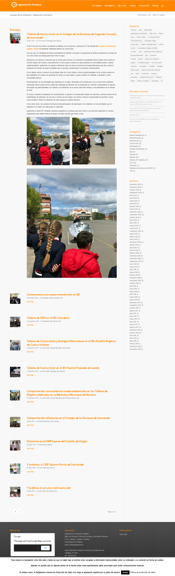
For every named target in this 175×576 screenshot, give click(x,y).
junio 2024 (133, 198)
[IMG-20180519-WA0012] (15, 445)
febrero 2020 (134, 253)
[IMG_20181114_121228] (15, 322)
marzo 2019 (134, 272)
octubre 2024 (134, 190)
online (137, 74)
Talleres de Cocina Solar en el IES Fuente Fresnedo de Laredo (63, 367)
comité (161, 44)
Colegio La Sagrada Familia (149, 44)
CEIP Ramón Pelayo (150, 41)
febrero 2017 (134, 327)
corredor (133, 52)
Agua (140, 30)
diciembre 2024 (135, 187)
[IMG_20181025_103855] (15, 395)
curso (140, 52)
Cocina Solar (42, 41)
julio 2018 (133, 286)
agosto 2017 (134, 311)
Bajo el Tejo (153, 33)
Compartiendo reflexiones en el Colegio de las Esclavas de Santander (68, 418)
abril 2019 (133, 270)
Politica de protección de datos (143, 572)
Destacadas (49, 41)
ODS (61, 298)
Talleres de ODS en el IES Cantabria (48, 317)
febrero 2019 (134, 275)
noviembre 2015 (135, 349)
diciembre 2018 (135, 278)
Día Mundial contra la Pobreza (153, 52)
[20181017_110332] (15, 345)
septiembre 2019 (135, 261)
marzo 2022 (134, 226)
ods (132, 74)
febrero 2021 (134, 237)
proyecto (154, 74)
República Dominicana (146, 77)
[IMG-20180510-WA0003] (15, 468)
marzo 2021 (134, 234)
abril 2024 (133, 204)
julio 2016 (133, 335)
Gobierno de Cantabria (152, 59)
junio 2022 (133, 220)
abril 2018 (133, 294)
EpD (55, 41)
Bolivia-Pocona (135, 141)
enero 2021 (133, 239)
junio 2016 (133, 338)
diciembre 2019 (135, 256)
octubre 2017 (134, 308)
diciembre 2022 (135, 212)
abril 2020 (133, 248)
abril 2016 (133, 341)
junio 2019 (133, 264)
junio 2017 (133, 316)
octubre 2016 (134, 333)
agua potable (148, 30)
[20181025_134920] (15, 372)
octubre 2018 (134, 283)
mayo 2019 (133, 267)
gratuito (133, 63)
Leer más (30, 302)
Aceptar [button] (125, 572)
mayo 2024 (134, 201)
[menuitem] (97, 5)
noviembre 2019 (135, 259)
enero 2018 (133, 300)
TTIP (131, 171)
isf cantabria (143, 66)
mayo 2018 (133, 292)
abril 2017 (133, 322)
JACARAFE (152, 66)
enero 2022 (134, 228)
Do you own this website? (25, 548)
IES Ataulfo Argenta (143, 63)
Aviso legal (123, 534)
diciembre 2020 (135, 242)
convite (133, 48)
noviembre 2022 (135, 215)
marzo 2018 (134, 297)
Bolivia (161, 33)
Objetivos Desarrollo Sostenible (150, 70)
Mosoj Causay (135, 70)
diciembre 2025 (135, 184)
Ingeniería (134, 66)
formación (153, 55)
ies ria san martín (156, 63)
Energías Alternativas (56, 348)
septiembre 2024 (136, 193)
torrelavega (155, 81)
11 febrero (133, 30)
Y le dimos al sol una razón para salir (49, 487)
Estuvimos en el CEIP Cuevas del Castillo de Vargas (57, 441)
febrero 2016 (134, 344)
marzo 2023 (134, 209)
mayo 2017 (133, 319)
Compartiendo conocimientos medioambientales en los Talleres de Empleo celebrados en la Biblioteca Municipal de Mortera (67, 392)
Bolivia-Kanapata (135, 138)
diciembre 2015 (135, 346)
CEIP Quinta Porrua (136, 41)
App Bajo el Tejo (135, 115)
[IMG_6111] (15, 492)
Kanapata (159, 66)
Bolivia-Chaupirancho (137, 135)
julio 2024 (133, 195)
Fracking (51, 298)
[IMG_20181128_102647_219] (15, 298)
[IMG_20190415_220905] (15, 38)
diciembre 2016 (135, 330)
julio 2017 (133, 313)
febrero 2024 (134, 206)
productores (145, 74)
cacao (132, 37)
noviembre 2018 (135, 281)
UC (162, 81)
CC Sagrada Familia (153, 37)
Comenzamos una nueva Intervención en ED (53, 294)
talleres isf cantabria (143, 81)
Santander (159, 77)
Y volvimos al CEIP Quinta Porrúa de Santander (55, 464)
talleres (133, 81)
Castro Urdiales (141, 37)
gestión (140, 59)
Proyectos (133, 165)
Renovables (134, 77)
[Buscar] (162, 5)
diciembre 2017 (135, 303)
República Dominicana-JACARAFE (141, 168)
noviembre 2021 (135, 231)
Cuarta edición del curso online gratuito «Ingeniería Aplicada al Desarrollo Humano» (145, 109)
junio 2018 (133, 289)
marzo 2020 (134, 250)
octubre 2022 (134, 217)
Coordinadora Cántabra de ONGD (147, 48)
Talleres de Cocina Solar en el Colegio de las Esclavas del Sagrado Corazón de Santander (72, 35)
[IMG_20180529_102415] (15, 422)
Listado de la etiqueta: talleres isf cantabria (31, 15)
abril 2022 (133, 223)
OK (45, 548)
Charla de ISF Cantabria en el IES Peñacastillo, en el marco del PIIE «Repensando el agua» (145, 103)
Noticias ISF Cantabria (137, 160)
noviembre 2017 (135, 305)
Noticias (58, 41)
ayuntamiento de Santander (139, 33)
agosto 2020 (134, 245)
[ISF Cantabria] (26, 5)
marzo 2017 (134, 324)
